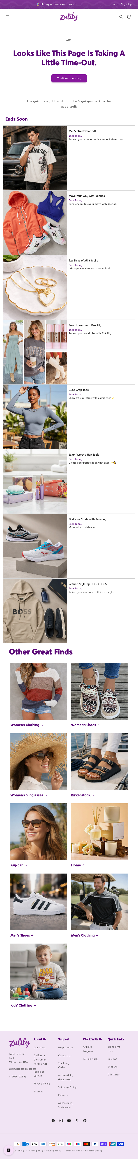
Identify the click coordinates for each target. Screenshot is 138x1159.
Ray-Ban (16, 865)
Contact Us (65, 1055)
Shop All (113, 1066)
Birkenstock (80, 795)
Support (63, 1039)
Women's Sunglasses (26, 795)
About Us (40, 1039)
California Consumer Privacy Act (40, 1059)
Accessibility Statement (65, 1104)
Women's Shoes (83, 725)
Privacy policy (53, 1150)
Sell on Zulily (90, 1058)
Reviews (112, 1058)
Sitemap (38, 1091)
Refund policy (35, 1150)
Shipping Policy (67, 1087)
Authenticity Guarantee (65, 1077)
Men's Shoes (20, 935)
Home (76, 865)
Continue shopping (69, 78)
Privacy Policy (42, 1083)
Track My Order (63, 1065)
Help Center (65, 1047)
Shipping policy (93, 1150)
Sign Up (126, 4)
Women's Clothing (24, 725)
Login (115, 4)
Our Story (39, 1047)
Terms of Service (39, 1073)
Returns (63, 1095)
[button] (8, 17)
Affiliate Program (88, 1048)
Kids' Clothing (21, 1005)
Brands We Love (114, 1048)
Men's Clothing (83, 935)
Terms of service (73, 1150)
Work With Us (92, 1039)
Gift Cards (114, 1074)
